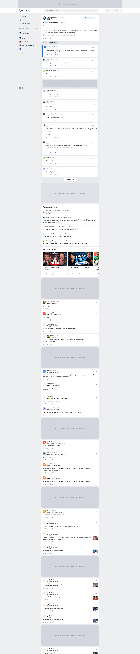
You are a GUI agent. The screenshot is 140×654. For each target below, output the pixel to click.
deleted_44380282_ (49, 217)
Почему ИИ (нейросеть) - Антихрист (57, 236)
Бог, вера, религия (60, 217)
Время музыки (56, 233)
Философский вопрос (56, 443)
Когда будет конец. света (53, 213)
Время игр (54, 303)
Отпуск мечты (55, 337)
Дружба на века (55, 385)
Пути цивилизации (56, 210)
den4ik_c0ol (48, 210)
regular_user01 (48, 233)
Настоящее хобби (56, 512)
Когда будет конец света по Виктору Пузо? (60, 229)
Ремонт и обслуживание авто (60, 398)
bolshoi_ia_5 (48, 241)
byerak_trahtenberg (49, 226)
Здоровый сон (55, 314)
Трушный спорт (56, 19)
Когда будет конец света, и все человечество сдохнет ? (66, 243)
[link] (55, 264)
